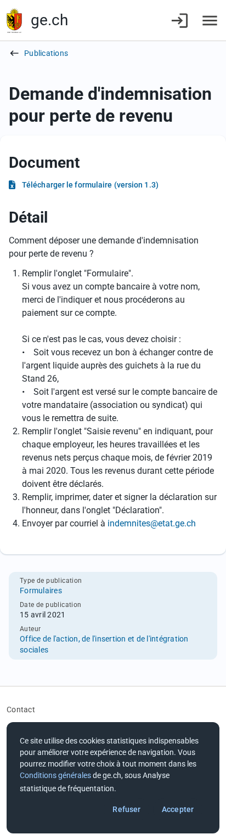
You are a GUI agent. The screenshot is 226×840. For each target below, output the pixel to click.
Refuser (126, 809)
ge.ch (49, 20)
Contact (21, 709)
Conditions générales (55, 775)
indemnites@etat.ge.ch (152, 523)
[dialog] (113, 777)
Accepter (178, 809)
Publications (46, 53)
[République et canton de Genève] (14, 20)
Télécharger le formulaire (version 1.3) (90, 184)
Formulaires (41, 590)
